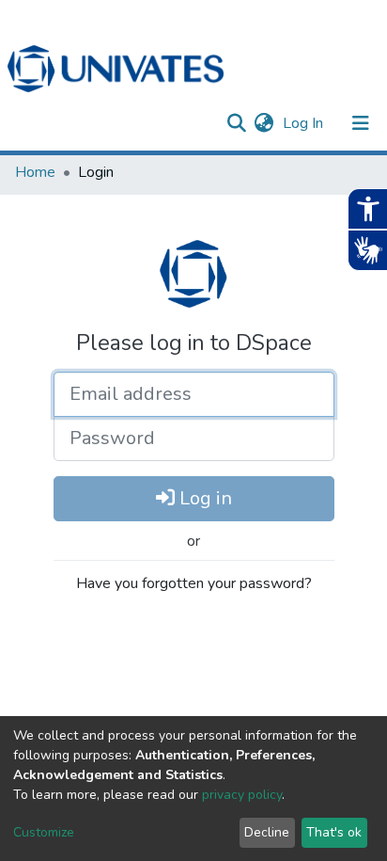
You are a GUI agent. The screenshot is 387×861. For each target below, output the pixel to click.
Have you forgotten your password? (194, 583)
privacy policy (242, 795)
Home (35, 172)
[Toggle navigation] (360, 123)
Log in (203, 498)
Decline (266, 832)
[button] (263, 123)
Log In (305, 123)
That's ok (334, 832)
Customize (43, 832)
